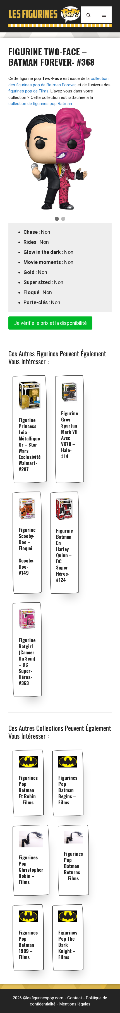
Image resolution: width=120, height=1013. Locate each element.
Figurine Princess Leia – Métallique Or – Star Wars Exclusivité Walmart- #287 (29, 444)
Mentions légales (74, 1004)
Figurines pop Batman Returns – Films (73, 866)
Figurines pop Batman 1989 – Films (28, 944)
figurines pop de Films (28, 91)
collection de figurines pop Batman (40, 103)
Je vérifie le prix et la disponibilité (50, 323)
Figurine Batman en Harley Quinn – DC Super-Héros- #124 (64, 555)
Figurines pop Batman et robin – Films (28, 790)
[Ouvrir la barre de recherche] (88, 14)
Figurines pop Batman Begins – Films (67, 790)
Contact (74, 997)
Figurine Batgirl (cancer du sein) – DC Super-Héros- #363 (27, 662)
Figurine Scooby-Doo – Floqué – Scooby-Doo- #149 (27, 551)
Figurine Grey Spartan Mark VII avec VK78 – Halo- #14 (69, 435)
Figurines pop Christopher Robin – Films (31, 869)
